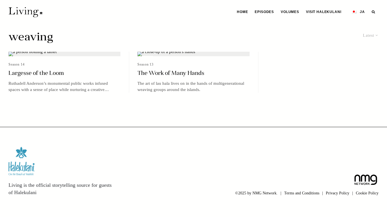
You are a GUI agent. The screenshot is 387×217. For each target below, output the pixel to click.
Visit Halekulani (323, 12)
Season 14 (16, 64)
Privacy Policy (337, 193)
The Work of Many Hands (170, 73)
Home (242, 12)
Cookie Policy (367, 193)
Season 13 (145, 64)
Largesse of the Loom (36, 73)
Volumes (290, 12)
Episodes (264, 12)
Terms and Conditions (301, 193)
